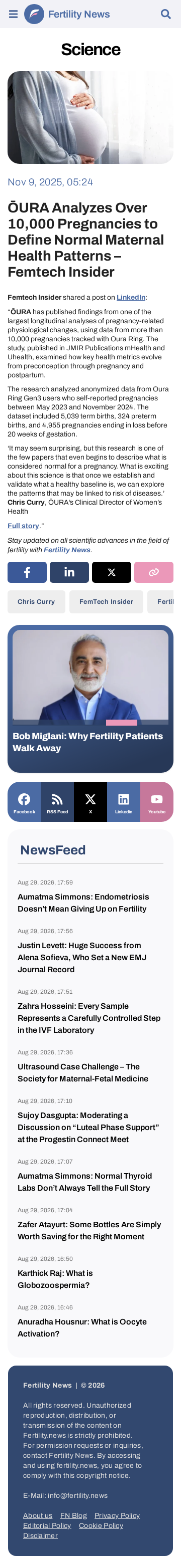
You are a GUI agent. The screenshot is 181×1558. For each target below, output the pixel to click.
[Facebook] (24, 798)
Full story (23, 526)
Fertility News (79, 14)
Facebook (24, 811)
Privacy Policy (117, 1515)
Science (90, 49)
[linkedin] (69, 572)
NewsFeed (53, 850)
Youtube (156, 811)
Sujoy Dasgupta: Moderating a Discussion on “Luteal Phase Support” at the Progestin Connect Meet (88, 1127)
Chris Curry (36, 601)
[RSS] (57, 798)
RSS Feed (57, 811)
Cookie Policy (101, 1525)
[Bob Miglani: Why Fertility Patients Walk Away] (90, 677)
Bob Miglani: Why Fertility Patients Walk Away (88, 742)
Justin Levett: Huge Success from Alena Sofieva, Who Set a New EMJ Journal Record (82, 957)
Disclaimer (40, 1535)
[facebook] (27, 572)
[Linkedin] (123, 798)
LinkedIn (131, 297)
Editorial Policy (47, 1525)
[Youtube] (156, 798)
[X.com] (90, 798)
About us (37, 1515)
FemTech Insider (106, 601)
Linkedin (123, 811)
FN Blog (73, 1515)
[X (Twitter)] (111, 572)
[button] (28, 723)
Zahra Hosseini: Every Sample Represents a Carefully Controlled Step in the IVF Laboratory (89, 1018)
